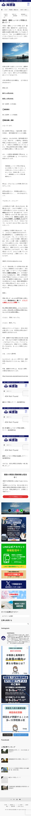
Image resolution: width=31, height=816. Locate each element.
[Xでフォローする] (9, 510)
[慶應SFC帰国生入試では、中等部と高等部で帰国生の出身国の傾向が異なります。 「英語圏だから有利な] (15, 660)
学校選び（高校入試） (6, 16)
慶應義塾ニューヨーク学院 (24, 15)
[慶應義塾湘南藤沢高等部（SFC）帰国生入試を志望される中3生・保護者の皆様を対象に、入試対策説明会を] (15, 689)
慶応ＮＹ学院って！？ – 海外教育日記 (13, 402)
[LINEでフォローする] (21, 510)
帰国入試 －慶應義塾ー (14, 16)
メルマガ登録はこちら (15, 496)
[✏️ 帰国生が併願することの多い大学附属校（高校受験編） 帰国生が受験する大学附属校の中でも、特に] (15, 718)
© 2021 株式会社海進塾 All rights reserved (15, 809)
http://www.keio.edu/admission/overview (15, 376)
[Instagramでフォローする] (17, 510)
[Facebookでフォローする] (13, 510)
